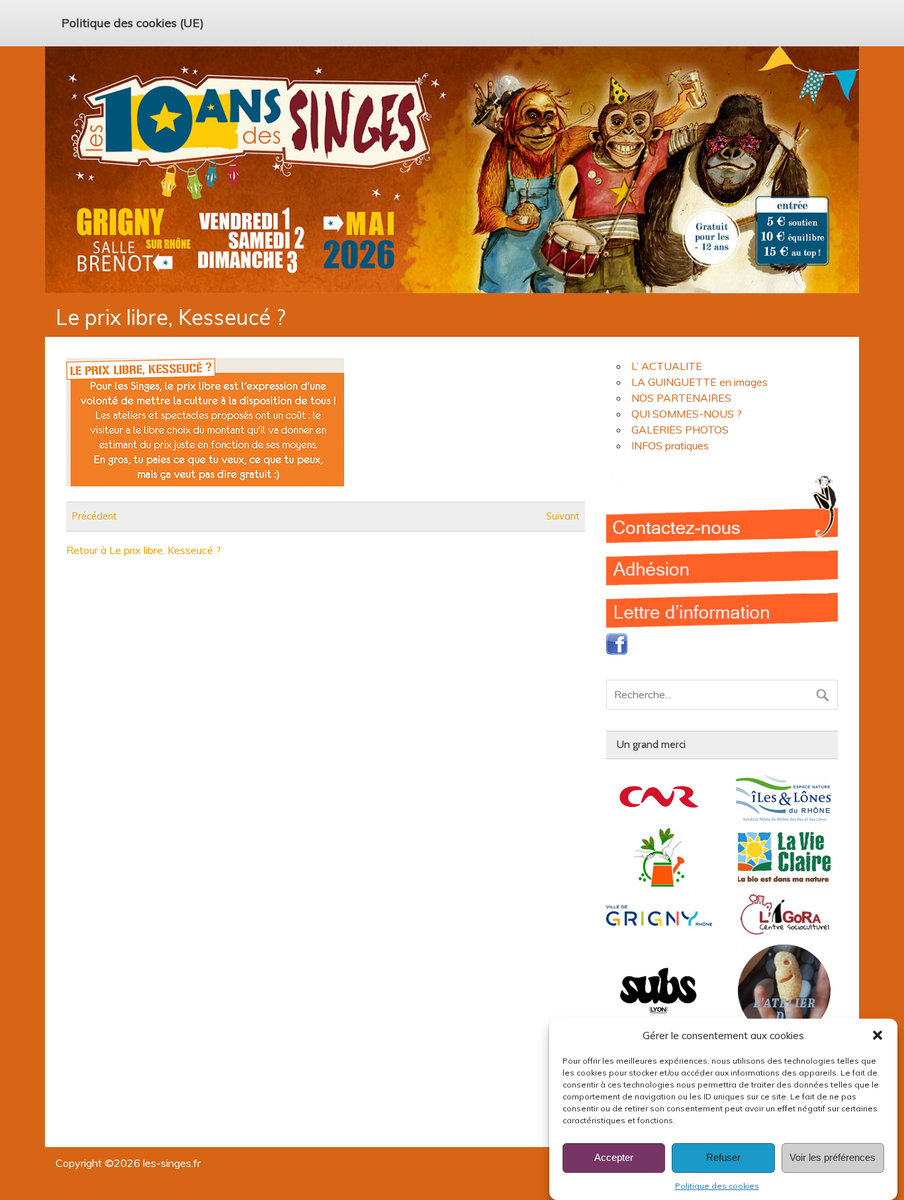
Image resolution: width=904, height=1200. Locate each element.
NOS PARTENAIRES (681, 397)
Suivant (562, 516)
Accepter (613, 1158)
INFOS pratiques (670, 445)
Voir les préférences (833, 1158)
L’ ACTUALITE (666, 366)
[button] (877, 1035)
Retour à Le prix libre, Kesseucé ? (143, 550)
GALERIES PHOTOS (680, 429)
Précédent (94, 516)
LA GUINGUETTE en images (699, 382)
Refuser (723, 1158)
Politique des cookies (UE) (133, 22)
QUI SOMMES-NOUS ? (686, 413)
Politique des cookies (717, 1186)
